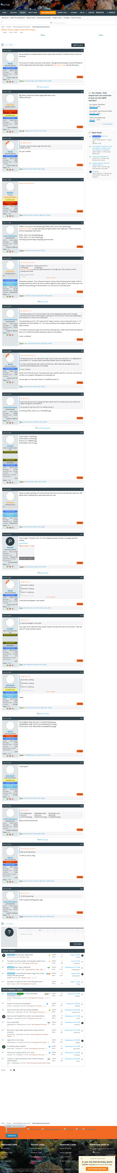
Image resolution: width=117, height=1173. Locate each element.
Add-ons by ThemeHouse (9, 1171)
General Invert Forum (98, 160)
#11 (81, 489)
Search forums (76, 18)
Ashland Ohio (13, 292)
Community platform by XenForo (19, 1169)
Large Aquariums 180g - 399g (34, 969)
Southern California (11, 247)
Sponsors (4, 1157)
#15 (81, 672)
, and (34, 169)
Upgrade (74, 12)
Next (10, 45)
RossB (9, 957)
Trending (66, 18)
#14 (81, 615)
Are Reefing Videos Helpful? (16, 1046)
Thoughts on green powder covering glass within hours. (26, 961)
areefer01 (77, 1024)
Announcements (36, 1148)
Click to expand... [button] (51, 277)
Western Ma (13, 557)
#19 (81, 844)
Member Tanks (24, 957)
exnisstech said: (25, 311)
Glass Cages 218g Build (22, 967)
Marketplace (5, 1148)
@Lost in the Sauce (26, 183)
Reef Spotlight (36, 1161)
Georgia (15, 704)
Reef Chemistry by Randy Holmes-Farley (38, 1063)
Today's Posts (57, 18)
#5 (82, 223)
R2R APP (82, 12)
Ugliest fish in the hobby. (15, 1040)
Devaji (5, 32)
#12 (81, 534)
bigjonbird (10, 1018)
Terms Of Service (65, 1148)
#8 (82, 351)
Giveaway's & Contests (38, 1157)
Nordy (9, 984)
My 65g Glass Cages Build (24, 955)
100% (9, 214)
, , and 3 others (35, 664)
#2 (82, 91)
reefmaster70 (76, 1012)
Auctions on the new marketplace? (19, 1004)
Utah (16, 746)
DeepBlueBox (11, 969)
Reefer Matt (10, 1048)
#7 (82, 306)
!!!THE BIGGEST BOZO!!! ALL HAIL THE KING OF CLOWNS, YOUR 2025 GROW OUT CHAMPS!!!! (102, 148)
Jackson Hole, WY (12, 77)
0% (9, 79)
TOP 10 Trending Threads (12, 990)
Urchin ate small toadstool (100, 156)
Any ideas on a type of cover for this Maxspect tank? (25, 982)
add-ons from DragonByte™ (63, 1169)
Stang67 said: (24, 582)
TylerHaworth (76, 976)
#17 (81, 763)
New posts (5, 18)
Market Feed (62, 12)
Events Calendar (65, 1153)
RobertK (9, 978)
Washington (13, 212)
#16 (81, 718)
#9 (82, 394)
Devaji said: (23, 398)
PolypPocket (10, 1012)
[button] (7, 12)
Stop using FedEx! (13, 1022)
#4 (82, 180)
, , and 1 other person (38, 296)
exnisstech (10, 963)
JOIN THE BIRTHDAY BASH (97, 1169)
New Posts (97, 132)
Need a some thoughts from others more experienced (25, 1016)
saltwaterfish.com (12, 1042)
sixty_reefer (76, 1048)
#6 (82, 258)
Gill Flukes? (95, 171)
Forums (22, 12)
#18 (81, 806)
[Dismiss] (114, 23)
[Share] (79, 50)
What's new (32, 12)
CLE (16, 473)
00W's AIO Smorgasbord (99, 137)
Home (4, 12)
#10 (81, 433)
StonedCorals (11, 1034)
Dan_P (9, 1063)
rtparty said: (23, 810)
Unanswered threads (44, 18)
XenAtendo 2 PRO (22, 1171)
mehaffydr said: (24, 143)
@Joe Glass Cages (59, 65)
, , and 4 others (38, 81)
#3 (82, 138)
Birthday (13, 12)
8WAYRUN (43, 1171)
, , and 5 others (35, 131)
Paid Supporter (6, 1161)
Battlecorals (95, 153)
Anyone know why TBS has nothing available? (22, 1010)
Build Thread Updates (17, 18)
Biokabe (77, 1006)
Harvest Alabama (12, 127)
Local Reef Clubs (6, 1153)
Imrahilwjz (77, 1055)
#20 (81, 889)
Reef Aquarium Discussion (30, 963)
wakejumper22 (11, 1024)
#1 (82, 50)
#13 (81, 577)
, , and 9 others (34, 250)
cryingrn (77, 1042)
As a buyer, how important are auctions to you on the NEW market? (99, 97)
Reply (80, 77)
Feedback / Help (36, 1153)
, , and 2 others (37, 215)
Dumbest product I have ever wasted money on (101, 164)
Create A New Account (67, 1161)
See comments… (108, 124)
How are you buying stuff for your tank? (21, 1052)
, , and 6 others (37, 755)
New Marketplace (48, 12)
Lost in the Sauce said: (27, 262)
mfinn (78, 1018)
